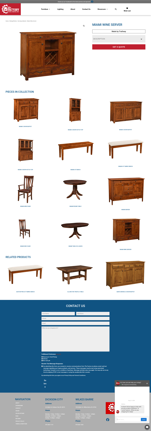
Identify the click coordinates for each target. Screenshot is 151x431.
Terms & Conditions (80, 375)
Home (7, 21)
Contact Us (86, 9)
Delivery (45, 359)
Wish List (127, 10)
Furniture (44, 9)
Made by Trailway (119, 31)
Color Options (20, 413)
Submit (45, 383)
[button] (83, 25)
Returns (18, 418)
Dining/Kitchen (13, 21)
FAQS (17, 416)
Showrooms (19, 405)
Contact (18, 408)
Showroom (102, 9)
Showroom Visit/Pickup (50, 357)
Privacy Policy (68, 375)
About (73, 9)
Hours (17, 410)
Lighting (60, 9)
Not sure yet (46, 360)
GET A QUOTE (119, 47)
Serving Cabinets (22, 21)
